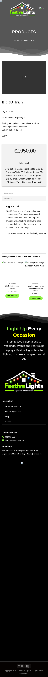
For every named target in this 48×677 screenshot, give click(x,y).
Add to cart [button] (12, 296)
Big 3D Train (11, 179)
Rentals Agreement (13, 411)
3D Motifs (28, 40)
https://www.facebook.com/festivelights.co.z (25, 233)
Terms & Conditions (13, 406)
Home (17, 40)
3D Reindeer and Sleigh (12, 287)
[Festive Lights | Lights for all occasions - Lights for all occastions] (22, 9)
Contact (8, 422)
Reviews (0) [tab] (8, 198)
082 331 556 (10, 437)
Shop (7, 417)
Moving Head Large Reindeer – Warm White (36, 288)
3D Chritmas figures (30, 172)
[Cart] (42, 9)
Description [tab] (8, 193)
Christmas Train (14, 182)
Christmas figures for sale (29, 179)
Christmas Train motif (31, 182)
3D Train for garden (33, 175)
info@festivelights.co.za (14, 440)
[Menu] (3, 9)
